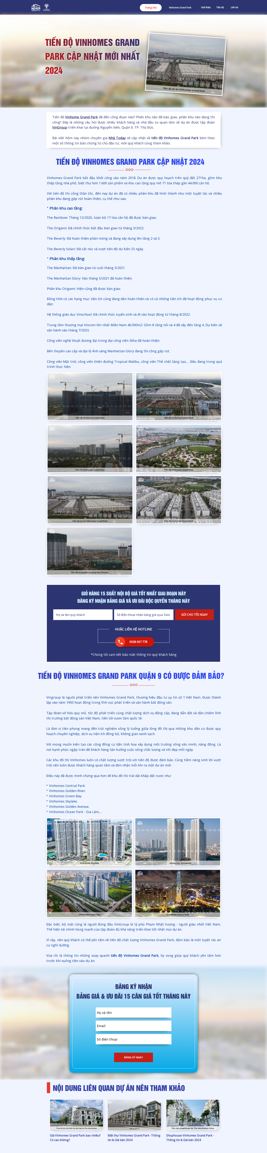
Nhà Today (117, 138)
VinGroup (59, 127)
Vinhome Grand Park (81, 117)
